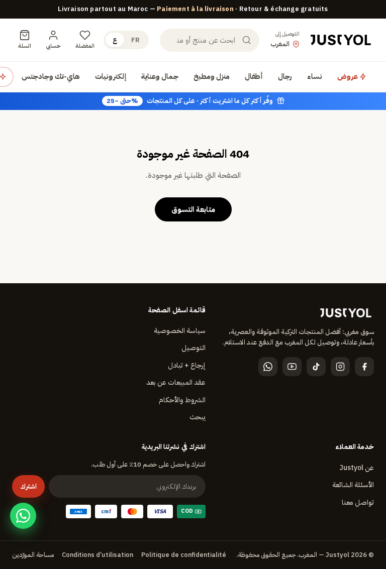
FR (135, 40)
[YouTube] (292, 366)
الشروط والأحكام (182, 400)
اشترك (28, 486)
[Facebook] (364, 366)
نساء (314, 76)
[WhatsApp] (267, 366)
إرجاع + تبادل (187, 365)
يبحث (197, 417)
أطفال (254, 76)
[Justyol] (341, 40)
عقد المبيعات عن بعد (176, 382)
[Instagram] (340, 366)
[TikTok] (316, 366)
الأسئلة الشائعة (353, 485)
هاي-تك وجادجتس (51, 76)
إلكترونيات (110, 76)
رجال (285, 76)
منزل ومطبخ (212, 76)
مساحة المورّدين (33, 554)
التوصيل (193, 348)
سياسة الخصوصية (180, 330)
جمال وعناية (159, 76)
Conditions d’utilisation (97, 554)
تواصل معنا (358, 502)
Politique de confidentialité (183, 554)
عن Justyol (356, 468)
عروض (348, 76)
